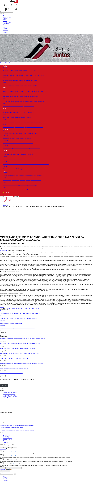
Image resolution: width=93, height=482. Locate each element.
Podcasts (5, 21)
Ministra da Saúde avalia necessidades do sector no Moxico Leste (18, 143)
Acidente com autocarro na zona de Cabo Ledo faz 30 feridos (17, 138)
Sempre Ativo (14, 451)
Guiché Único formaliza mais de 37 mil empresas (11, 373)
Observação (13, 455)
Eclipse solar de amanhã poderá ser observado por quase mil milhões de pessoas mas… (23, 127)
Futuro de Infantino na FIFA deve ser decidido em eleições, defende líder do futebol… (22, 175)
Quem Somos (6, 435)
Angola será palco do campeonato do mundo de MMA (15, 189)
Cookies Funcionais (6, 455)
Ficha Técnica (6, 436)
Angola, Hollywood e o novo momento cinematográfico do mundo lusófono (20, 96)
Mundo (4, 108)
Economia (2, 310)
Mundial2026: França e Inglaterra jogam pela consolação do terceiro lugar (20, 185)
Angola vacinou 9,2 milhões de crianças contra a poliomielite (14, 358)
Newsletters (5, 25)
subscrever (4, 385)
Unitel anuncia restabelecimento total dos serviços (11, 427)
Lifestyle (5, 150)
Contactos (5, 442)
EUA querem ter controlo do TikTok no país (13, 169)
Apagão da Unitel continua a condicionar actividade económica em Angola (17, 425)
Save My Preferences (10, 467)
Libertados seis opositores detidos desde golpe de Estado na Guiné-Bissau (20, 80)
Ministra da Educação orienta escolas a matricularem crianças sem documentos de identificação (21, 363)
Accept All (14, 447)
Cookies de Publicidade (6, 464)
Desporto (5, 171)
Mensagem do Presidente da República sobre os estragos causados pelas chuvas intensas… (23, 75)
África (4, 77)
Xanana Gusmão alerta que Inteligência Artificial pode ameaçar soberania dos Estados (19, 353)
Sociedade (5, 129)
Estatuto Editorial (7, 438)
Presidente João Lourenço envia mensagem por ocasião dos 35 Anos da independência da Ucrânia (22, 338)
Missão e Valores (7, 439)
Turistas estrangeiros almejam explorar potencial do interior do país (18, 154)
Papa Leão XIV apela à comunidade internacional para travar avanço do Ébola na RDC (20, 343)
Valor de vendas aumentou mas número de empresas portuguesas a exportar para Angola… (23, 101)
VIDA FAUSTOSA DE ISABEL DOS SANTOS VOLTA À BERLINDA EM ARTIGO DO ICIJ (26, 164)
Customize (3, 447)
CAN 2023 (7, 192)
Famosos (5, 18)
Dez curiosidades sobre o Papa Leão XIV (12, 159)
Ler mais (2, 307)
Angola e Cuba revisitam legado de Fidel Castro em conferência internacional (17, 348)
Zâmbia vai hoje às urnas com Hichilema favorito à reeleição (17, 117)
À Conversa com (7, 17)
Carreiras (5, 441)
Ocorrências (5, 66)
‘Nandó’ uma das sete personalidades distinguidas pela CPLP (14, 368)
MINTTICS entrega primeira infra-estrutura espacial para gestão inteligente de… (21, 148)
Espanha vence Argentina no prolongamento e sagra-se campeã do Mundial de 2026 (22, 180)
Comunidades (6, 23)
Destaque (5, 15)
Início (4, 65)
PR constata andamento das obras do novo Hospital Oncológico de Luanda (20, 133)
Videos (4, 19)
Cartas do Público (7, 22)
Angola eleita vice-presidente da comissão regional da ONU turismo (18, 106)
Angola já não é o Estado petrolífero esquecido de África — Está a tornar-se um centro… (23, 91)
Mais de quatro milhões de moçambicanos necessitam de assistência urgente (20, 85)
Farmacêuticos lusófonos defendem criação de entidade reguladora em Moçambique (22, 122)
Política (4, 130)
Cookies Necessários (6, 451)
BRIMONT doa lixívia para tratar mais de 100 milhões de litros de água (19, 70)
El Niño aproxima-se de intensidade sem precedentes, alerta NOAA (18, 112)
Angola (4, 72)
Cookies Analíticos (5, 459)
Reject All (9, 447)
